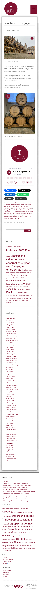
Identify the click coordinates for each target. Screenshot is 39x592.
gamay (25, 275)
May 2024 (10, 371)
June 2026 (10, 322)
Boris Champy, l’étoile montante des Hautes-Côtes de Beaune (19, 491)
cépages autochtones (19, 273)
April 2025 (10, 349)
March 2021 (10, 452)
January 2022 (11, 432)
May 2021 (10, 447)
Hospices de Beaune (21, 211)
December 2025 (12, 334)
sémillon (21, 296)
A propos (5, 557)
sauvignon (25, 292)
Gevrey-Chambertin (9, 210)
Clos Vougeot (19, 206)
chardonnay (13, 269)
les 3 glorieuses (16, 213)
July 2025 (10, 342)
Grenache (11, 280)
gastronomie (10, 278)
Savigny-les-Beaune (18, 216)
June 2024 (10, 369)
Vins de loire (25, 300)
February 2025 (11, 354)
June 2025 (10, 345)
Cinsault (29, 270)
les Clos (23, 213)
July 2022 (10, 418)
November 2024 (12, 360)
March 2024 (11, 376)
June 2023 (10, 394)
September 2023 (12, 389)
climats (13, 206)
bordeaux (24, 249)
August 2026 (11, 318)
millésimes (29, 213)
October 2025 (11, 338)
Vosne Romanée (14, 218)
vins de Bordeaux (17, 300)
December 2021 (12, 434)
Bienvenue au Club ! (8, 559)
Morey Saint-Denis (9, 215)
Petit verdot (20, 289)
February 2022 (11, 429)
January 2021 (11, 456)
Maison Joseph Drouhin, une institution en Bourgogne (17, 501)
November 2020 (12, 461)
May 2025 (10, 347)
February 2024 (11, 378)
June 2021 (10, 445)
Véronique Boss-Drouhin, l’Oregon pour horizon (15, 499)
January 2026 (11, 331)
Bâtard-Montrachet (25, 204)
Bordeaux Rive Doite (12, 253)
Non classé (6, 572)
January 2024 (11, 380)
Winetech (10, 302)
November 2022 (12, 409)
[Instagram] (18, 586)
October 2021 (11, 438)
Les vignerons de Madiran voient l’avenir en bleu (15, 487)
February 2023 (11, 403)
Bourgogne (7, 206)
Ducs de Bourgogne (26, 208)
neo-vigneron (24, 286)
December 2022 (12, 407)
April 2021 (10, 450)
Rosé (19, 292)
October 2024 (11, 363)
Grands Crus (19, 210)
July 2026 (10, 320)
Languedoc (19, 284)
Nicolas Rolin (18, 215)
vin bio (29, 298)
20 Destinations (7, 570)
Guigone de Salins (9, 211)
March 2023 (11, 400)
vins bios (8, 300)
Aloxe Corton (23, 203)
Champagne (18, 266)
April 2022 (10, 425)
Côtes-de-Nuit (16, 208)
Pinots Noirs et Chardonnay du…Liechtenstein (15, 489)
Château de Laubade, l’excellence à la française (15, 483)
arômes (17, 204)
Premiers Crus (8, 216)
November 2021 (12, 436)
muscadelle (16, 286)
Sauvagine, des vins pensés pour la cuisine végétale (16, 497)
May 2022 (10, 423)
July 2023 (10, 391)
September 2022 (12, 414)
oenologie (11, 289)
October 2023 (11, 387)
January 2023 (11, 405)
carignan (8, 266)
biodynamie (12, 250)
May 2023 (10, 396)
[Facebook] (15, 586)
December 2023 (12, 383)
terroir (27, 295)
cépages (9, 273)
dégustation (16, 275)
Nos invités (6, 574)
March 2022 (10, 427)
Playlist (5, 563)
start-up (9, 296)
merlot (27, 283)
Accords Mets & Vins (13, 203)
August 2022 (11, 416)
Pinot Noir (26, 215)
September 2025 (12, 340)
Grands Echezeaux (28, 210)
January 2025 (11, 356)
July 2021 (10, 443)
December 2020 (12, 458)
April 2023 (10, 398)
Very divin (5, 576)
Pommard (32, 215)
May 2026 (10, 325)
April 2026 (10, 327)
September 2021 (12, 441)
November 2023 (12, 385)
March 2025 (11, 351)
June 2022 (10, 421)
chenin (24, 270)
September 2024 (12, 365)
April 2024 (10, 374)
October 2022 (11, 412)
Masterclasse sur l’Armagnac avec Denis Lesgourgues (17, 485)
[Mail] (21, 586)
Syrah (15, 295)
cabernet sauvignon (18, 263)
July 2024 (10, 367)
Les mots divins (7, 561)
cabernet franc (15, 259)
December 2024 (12, 358)
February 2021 (11, 454)
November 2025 (12, 336)
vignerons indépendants (17, 298)
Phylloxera (27, 289)
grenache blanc (21, 280)
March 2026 (11, 329)
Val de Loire (23, 545)
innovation (10, 284)
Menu (33, 9)
